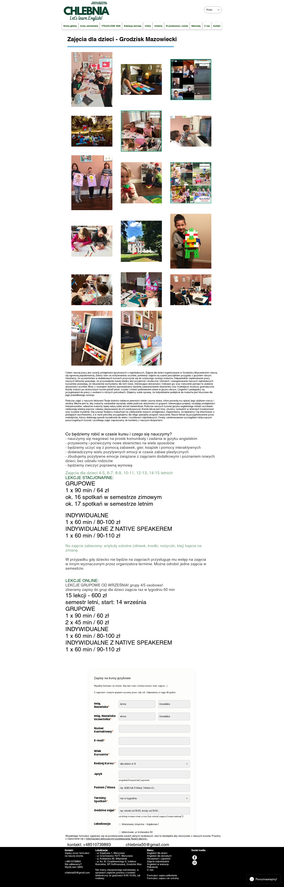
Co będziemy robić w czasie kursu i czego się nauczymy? (118, 434)
